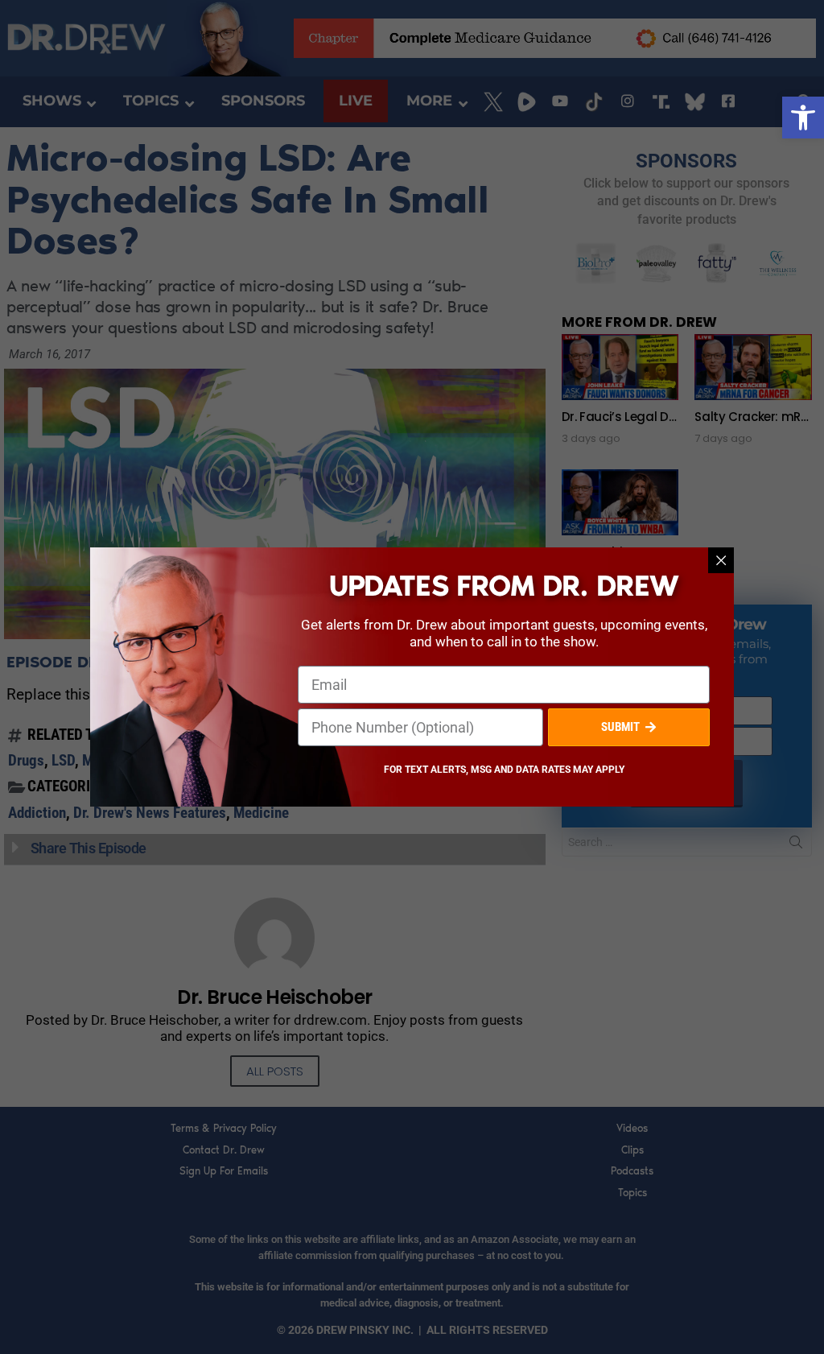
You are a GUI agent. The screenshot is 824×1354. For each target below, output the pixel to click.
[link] (803, 117)
